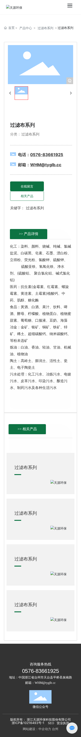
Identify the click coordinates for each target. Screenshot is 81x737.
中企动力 (44, 729)
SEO (51, 723)
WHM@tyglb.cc (45, 683)
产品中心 (25, 28)
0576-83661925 (40, 671)
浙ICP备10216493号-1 (28, 723)
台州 (55, 729)
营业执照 (63, 723)
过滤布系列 (45, 28)
